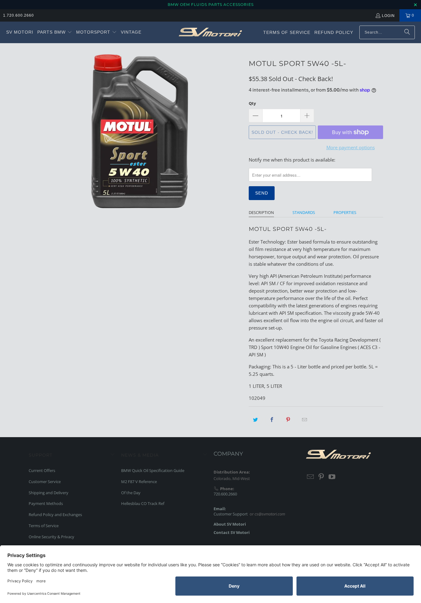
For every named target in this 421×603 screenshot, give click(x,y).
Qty (252, 103)
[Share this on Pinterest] (288, 419)
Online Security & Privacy (51, 536)
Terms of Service (44, 525)
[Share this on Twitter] (255, 419)
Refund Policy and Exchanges (55, 514)
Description (261, 212)
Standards (303, 212)
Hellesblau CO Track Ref (142, 503)
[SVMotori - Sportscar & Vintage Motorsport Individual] (210, 32)
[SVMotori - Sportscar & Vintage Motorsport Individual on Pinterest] (321, 477)
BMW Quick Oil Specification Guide (152, 470)
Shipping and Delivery (48, 492)
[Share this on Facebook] (272, 419)
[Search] (407, 32)
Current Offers (42, 470)
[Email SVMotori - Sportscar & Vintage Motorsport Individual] (310, 477)
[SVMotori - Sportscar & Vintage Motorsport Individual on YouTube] (332, 477)
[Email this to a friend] (304, 419)
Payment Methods (46, 503)
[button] (54, 32)
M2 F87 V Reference (139, 481)
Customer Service (45, 481)
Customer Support (231, 514)
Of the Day (131, 492)
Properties (344, 212)
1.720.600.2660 (18, 15)
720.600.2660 (225, 494)
